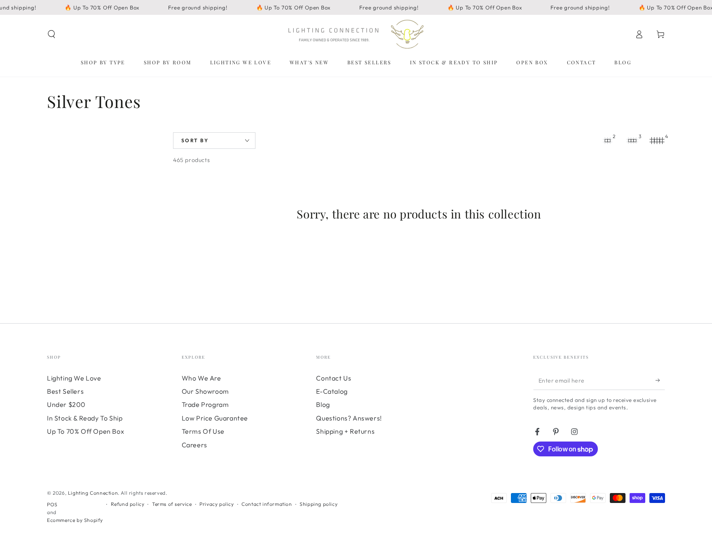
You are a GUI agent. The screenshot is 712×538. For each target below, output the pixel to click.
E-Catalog (331, 391)
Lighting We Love (74, 378)
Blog (323, 404)
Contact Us (333, 378)
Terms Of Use (203, 431)
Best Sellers (65, 391)
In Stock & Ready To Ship (84, 418)
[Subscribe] (660, 380)
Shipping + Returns (345, 431)
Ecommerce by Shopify (75, 520)
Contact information (266, 504)
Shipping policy (318, 504)
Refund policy (128, 504)
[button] (51, 34)
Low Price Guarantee (215, 418)
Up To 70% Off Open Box (85, 431)
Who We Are (201, 378)
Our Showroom (205, 391)
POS (52, 504)
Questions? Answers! (349, 418)
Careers (194, 445)
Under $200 (66, 404)
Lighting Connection (93, 493)
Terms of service (172, 504)
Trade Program (205, 404)
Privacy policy (216, 504)
